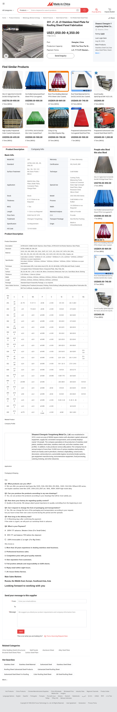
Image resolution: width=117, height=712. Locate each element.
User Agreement (71, 703)
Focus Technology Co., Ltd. (43, 703)
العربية (84, 696)
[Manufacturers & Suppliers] (58, 4)
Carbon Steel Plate (31, 652)
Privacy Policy (92, 703)
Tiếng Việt (55, 698)
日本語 (97, 696)
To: (15, 606)
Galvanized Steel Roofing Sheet (49, 669)
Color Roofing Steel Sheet (42, 674)
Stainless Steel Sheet (64, 664)
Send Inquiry (60, 56)
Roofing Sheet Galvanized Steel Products (18, 669)
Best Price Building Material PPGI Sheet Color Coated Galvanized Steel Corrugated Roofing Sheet (103, 244)
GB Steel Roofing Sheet (64, 674)
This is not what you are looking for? (30, 636)
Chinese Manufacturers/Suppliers (38, 691)
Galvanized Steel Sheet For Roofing (16, 674)
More (97, 53)
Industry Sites (80, 691)
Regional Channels (92, 691)
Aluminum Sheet (48, 650)
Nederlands (76, 696)
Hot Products (9, 691)
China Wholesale (56, 691)
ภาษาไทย (109, 696)
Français (42, 696)
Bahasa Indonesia (66, 698)
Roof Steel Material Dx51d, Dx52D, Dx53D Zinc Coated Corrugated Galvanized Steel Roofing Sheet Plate (103, 276)
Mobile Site (55, 693)
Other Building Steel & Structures (13, 650)
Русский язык (51, 696)
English (18, 696)
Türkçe (47, 698)
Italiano (60, 696)
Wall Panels (34, 650)
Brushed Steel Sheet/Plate (11, 652)
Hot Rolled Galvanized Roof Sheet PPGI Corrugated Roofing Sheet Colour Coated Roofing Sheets (103, 211)
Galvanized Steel (46, 664)
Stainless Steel (9, 664)
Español (25, 696)
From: (13, 601)
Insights (63, 693)
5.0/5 (102, 34)
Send (21, 631)
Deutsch (67, 696)
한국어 (90, 696)
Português (33, 696)
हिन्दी (102, 696)
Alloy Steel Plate (64, 650)
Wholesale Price (69, 691)
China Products (21, 691)
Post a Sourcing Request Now (56, 636)
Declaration (82, 703)
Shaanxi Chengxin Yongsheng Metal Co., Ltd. (103, 26)
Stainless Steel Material (27, 664)
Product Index (105, 691)
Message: (12, 612)
